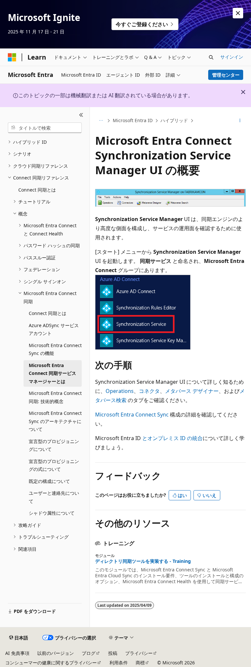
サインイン (231, 57)
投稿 (112, 653)
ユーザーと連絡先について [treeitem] (54, 497)
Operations (120, 391)
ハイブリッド (174, 120)
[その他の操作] (240, 121)
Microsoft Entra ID (133, 120)
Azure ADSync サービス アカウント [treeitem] (54, 329)
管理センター (226, 75)
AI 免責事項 (17, 653)
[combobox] (45, 127)
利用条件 (118, 662)
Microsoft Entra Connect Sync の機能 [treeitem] (55, 349)
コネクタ (149, 391)
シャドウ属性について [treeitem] (52, 513)
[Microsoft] (12, 57)
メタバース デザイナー (192, 391)
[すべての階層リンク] (101, 121)
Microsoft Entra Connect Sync (132, 414)
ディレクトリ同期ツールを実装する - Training (143, 561)
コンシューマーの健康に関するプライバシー (51, 662)
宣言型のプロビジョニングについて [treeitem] (54, 445)
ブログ (88, 653)
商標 (140, 662)
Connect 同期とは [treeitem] (37, 190)
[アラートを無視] (238, 13)
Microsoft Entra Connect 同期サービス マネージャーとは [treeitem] (52, 373)
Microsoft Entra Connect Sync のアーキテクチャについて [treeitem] (55, 421)
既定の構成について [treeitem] (49, 481)
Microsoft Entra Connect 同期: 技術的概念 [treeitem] (55, 397)
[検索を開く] (211, 57)
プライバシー (139, 653)
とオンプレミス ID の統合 (172, 438)
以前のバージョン (55, 653)
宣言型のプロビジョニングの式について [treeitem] (54, 465)
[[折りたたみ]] (81, 115)
